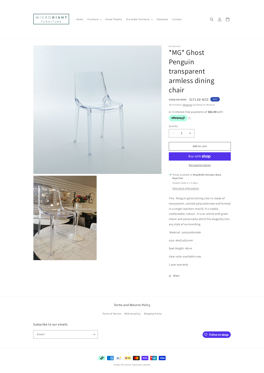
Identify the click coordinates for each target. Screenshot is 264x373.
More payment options (200, 165)
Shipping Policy (153, 313)
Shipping (187, 104)
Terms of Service (111, 313)
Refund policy (132, 313)
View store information (185, 188)
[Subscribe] (94, 334)
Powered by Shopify (141, 364)
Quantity (173, 126)
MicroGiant (126, 364)
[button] (94, 19)
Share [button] (176, 275)
